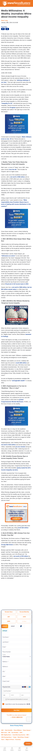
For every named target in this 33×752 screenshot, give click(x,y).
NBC (27, 734)
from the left (12, 169)
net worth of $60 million (17, 177)
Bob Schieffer (9, 730)
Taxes (2, 739)
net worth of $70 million (21, 556)
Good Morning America (19, 734)
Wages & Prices (10, 739)
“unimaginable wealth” (18, 380)
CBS (21, 732)
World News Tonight (23, 737)
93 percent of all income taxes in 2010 (16, 284)
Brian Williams (18, 730)
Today (14, 737)
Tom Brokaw (14, 732)
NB (9, 732)
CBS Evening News (6, 737)
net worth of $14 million (8, 444)
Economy (17, 739)
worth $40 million (21, 363)
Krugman (13, 107)
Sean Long (4, 20)
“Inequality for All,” (7, 103)
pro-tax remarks (20, 446)
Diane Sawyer (26, 730)
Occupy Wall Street (7, 544)
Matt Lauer (4, 732)
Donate (28, 743)
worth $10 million (23, 527)
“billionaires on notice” (8, 256)
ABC (2, 730)
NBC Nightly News (6, 734)
